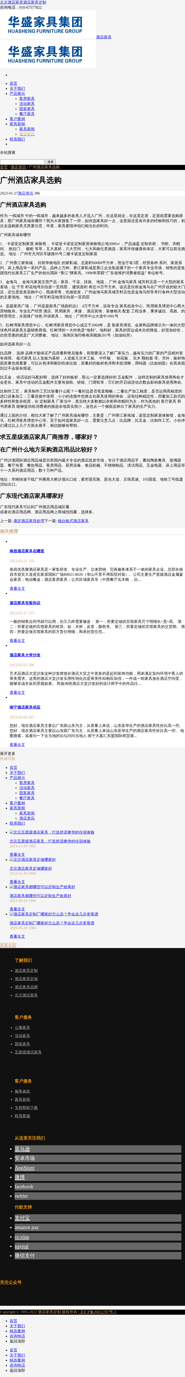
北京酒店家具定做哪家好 (31, 868)
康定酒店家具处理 (28, 521)
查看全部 (8, 945)
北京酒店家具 (11, 2)
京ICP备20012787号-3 (97, 1312)
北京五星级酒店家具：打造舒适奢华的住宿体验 (50, 841)
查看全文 (17, 588)
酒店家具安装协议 (25, 603)
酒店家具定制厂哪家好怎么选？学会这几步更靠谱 (52, 923)
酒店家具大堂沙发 (25, 655)
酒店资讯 (18, 167)
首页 (4, 167)
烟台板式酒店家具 (73, 521)
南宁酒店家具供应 (25, 707)
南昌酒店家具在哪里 (27, 551)
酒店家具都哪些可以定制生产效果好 (40, 896)
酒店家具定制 (34, 2)
